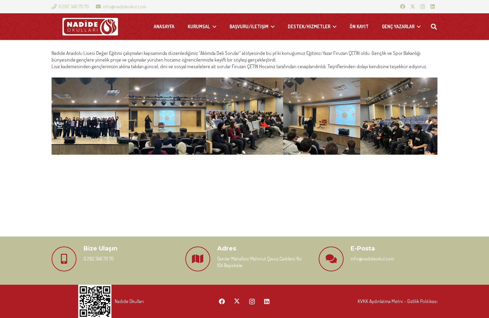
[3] (244, 116)
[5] (398, 116)
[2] (167, 116)
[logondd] (90, 27)
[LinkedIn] (432, 7)
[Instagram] (422, 7)
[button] (433, 27)
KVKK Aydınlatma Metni (380, 301)
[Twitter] (412, 7)
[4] (321, 116)
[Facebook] (403, 7)
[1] (90, 116)
